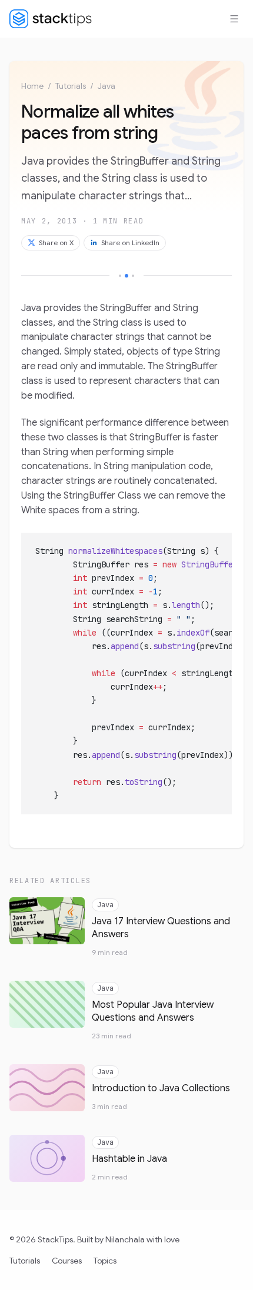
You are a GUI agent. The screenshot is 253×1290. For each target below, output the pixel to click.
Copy (213, 545)
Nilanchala (125, 1239)
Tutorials (70, 86)
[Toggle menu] (234, 18)
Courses (67, 1260)
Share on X (56, 242)
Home (32, 86)
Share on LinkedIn (130, 242)
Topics (105, 1260)
